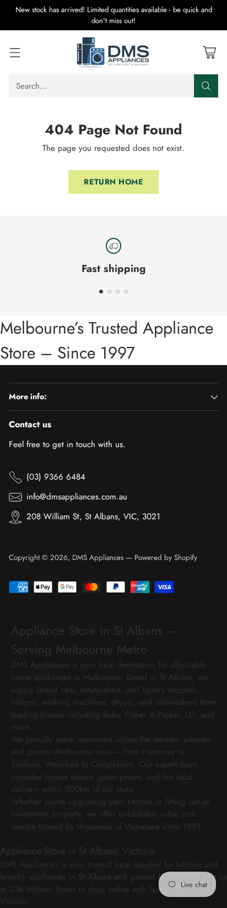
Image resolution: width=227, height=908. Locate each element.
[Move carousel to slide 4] (126, 291)
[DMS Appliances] (113, 52)
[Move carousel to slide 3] (118, 291)
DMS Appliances (97, 557)
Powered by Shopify (165, 557)
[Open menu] (14, 52)
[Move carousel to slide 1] (101, 291)
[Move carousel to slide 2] (109, 291)
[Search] (206, 85)
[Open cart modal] (209, 52)
